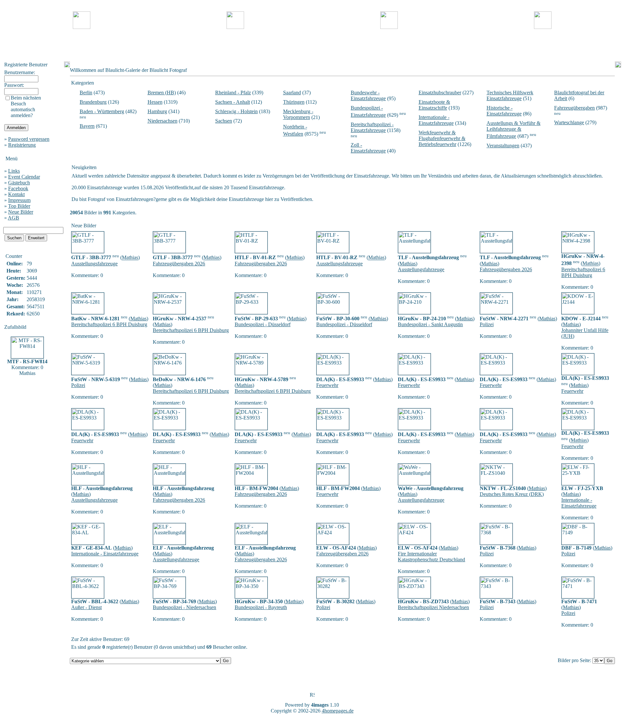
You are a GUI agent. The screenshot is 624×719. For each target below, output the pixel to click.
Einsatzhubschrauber (440, 92)
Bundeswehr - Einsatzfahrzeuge (368, 95)
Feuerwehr (327, 385)
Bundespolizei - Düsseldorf (263, 324)
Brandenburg (93, 102)
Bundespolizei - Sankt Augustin (430, 324)
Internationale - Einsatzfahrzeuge (436, 120)
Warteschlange (569, 122)
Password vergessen (28, 139)
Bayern (87, 126)
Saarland (292, 92)
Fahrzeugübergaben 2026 (179, 263)
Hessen (155, 102)
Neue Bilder (20, 212)
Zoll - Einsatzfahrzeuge (368, 147)
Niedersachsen (162, 121)
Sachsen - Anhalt (232, 102)
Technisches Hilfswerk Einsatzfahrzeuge (510, 95)
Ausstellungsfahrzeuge (94, 263)
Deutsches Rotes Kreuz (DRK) (512, 494)
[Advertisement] (312, 45)
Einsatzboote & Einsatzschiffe (434, 105)
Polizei (487, 324)
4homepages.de (338, 710)
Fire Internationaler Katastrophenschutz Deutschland (431, 556)
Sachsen (223, 121)
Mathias (130, 257)
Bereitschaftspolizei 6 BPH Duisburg (583, 272)
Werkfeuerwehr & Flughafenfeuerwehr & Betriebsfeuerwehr (442, 138)
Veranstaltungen (503, 145)
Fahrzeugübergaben (574, 108)
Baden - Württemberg (102, 111)
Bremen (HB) (162, 92)
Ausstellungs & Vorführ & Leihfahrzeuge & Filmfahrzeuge (513, 129)
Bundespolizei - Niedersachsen (184, 607)
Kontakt (16, 194)
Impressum (19, 200)
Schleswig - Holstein (236, 111)
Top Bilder (19, 206)
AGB (13, 217)
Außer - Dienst (86, 607)
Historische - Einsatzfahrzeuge (504, 110)
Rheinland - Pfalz (233, 92)
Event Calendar (24, 177)
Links (14, 171)
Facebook (18, 188)
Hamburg (157, 111)
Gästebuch (19, 182)
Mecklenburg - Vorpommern (298, 114)
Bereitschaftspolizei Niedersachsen (433, 607)
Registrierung (22, 145)
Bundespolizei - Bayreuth (261, 607)
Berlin (86, 92)
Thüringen (294, 102)
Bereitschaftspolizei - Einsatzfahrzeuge (372, 127)
